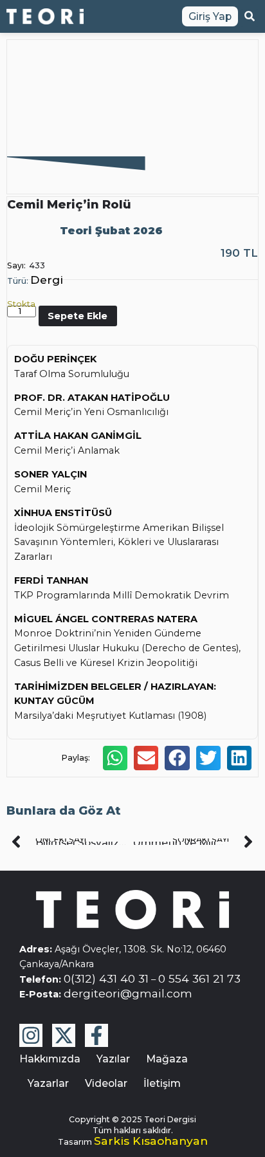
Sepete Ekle (77, 316)
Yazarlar (48, 1083)
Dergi (46, 279)
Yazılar (113, 1059)
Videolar (106, 1083)
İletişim (162, 1083)
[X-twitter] (63, 1035)
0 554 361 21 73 (199, 978)
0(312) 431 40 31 (106, 978)
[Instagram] (30, 1035)
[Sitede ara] (249, 18)
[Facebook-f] (96, 1035)
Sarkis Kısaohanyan (151, 1140)
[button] (115, 758)
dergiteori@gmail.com (128, 993)
